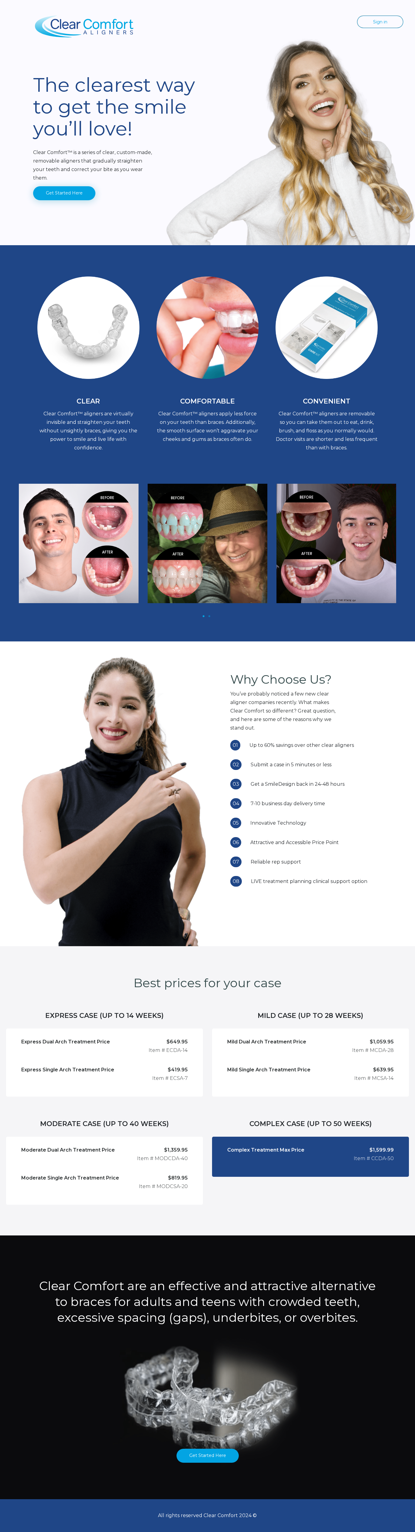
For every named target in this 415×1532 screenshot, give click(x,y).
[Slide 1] (203, 616)
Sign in (380, 22)
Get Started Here (64, 193)
